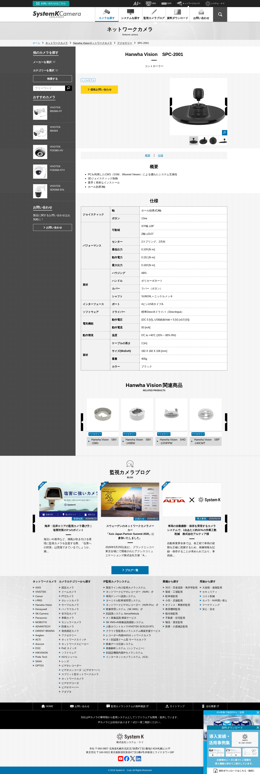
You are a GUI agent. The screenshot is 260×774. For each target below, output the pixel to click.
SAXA (38, 661)
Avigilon (39, 635)
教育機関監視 (172, 609)
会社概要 (211, 706)
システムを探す (130, 17)
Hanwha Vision (43, 604)
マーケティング (211, 604)
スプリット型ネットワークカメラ (80, 674)
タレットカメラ (70, 600)
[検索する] (68, 88)
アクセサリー (69, 635)
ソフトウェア (69, 652)
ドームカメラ (69, 591)
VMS (153, 3)
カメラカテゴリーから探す (75, 581)
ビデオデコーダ (70, 683)
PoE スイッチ (69, 648)
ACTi (38, 639)
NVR (169, 3)
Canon (39, 596)
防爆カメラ (68, 626)
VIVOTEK (40, 591)
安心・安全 (208, 609)
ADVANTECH (42, 626)
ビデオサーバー (70, 687)
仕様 (160, 155)
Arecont (39, 644)
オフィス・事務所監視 (177, 604)
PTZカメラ (68, 596)
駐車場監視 (171, 596)
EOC (38, 648)
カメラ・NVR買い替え (214, 600)
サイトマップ (177, 706)
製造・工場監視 (174, 591)
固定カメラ (68, 587)
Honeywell (41, 609)
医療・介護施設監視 (176, 626)
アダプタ (66, 691)
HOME (49, 706)
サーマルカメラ (70, 604)
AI (139, 3)
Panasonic (41, 617)
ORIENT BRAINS (44, 630)
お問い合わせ (201, 17)
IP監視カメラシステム (116, 581)
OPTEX (39, 665)
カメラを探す (107, 17)
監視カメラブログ (154, 17)
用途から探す (208, 581)
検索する (52, 78)
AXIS (38, 587)
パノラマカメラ (70, 609)
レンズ (65, 661)
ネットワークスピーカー (75, 644)
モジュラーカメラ (71, 622)
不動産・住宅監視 (175, 617)
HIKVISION (41, 652)
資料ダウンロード (177, 17)
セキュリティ (209, 591)
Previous (171, 106)
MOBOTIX (41, 622)
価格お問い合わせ (101, 89)
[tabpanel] (193, 141)
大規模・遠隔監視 (212, 587)
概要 (147, 155)
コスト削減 (208, 596)
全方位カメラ (69, 613)
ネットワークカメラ (191, 3)
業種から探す (171, 581)
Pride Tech (41, 656)
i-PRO (38, 600)
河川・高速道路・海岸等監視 (181, 587)
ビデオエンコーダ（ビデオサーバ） (81, 670)
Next (226, 106)
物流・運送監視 (174, 622)
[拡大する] (224, 132)
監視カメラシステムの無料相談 (128, 706)
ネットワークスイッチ (74, 639)
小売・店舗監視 (174, 600)
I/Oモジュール (69, 656)
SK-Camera (41, 613)
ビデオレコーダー (71, 665)
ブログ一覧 (131, 570)
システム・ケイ (217, 3)
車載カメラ (68, 617)
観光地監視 (171, 613)
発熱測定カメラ (70, 630)
